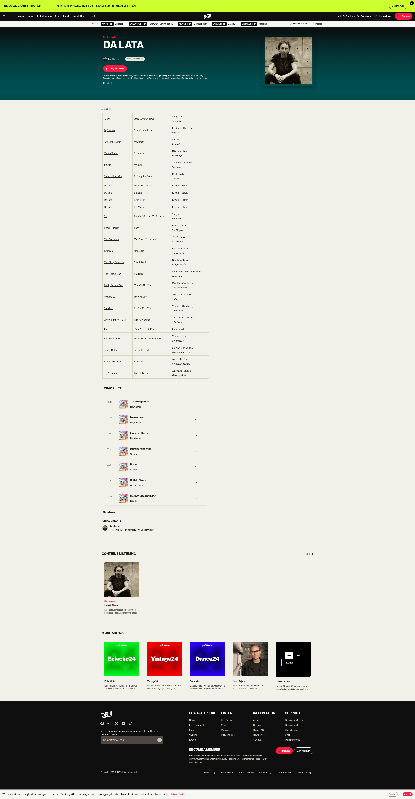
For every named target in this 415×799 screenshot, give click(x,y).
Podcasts (366, 16)
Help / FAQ (258, 730)
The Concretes (111, 239)
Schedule (317, 24)
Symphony (109, 296)
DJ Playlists (349, 16)
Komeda (108, 250)
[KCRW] (106, 717)
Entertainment (196, 725)
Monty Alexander (113, 176)
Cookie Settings (304, 772)
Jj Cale (107, 164)
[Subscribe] (159, 740)
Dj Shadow (109, 130)
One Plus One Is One (183, 283)
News (30, 16)
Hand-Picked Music (135, 59)
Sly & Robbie (111, 373)
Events (92, 16)
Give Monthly (303, 750)
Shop (287, 734)
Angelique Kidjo (112, 141)
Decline (392, 794)
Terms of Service (245, 772)
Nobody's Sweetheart (183, 347)
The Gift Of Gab (112, 273)
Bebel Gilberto (111, 227)
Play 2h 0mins (117, 68)
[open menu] (4, 16)
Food (66, 16)
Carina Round (111, 153)
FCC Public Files (282, 772)
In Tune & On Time (182, 128)
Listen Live (385, 16)
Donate (406, 16)
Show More (109, 512)
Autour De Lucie (112, 361)
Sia (105, 216)
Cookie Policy (263, 772)
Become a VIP (292, 725)
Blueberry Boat (180, 260)
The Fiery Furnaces (114, 262)
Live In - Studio (180, 185)
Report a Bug (209, 772)
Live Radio (226, 720)
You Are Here (179, 336)
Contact (257, 739)
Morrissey (109, 308)
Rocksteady (178, 174)
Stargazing (177, 116)
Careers (257, 725)
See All (309, 553)
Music (21, 16)
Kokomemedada (180, 248)
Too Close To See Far (183, 317)
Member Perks (292, 739)
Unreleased (178, 329)
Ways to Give (291, 730)
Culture (193, 734)
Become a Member (294, 720)
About (256, 720)
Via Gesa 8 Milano (182, 294)
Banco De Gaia (112, 338)
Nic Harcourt (110, 601)
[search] (12, 16)
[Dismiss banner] (412, 3)
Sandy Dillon (111, 350)
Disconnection (179, 151)
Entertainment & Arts (48, 16)
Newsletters (79, 16)
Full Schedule (228, 734)
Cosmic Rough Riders (115, 319)
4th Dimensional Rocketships (187, 271)
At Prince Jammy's (181, 370)
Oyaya (175, 139)
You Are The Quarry (183, 306)
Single (175, 214)
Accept (407, 794)
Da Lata (108, 185)
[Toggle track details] (196, 404)
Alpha (107, 118)
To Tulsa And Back (182, 162)
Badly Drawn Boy (113, 285)
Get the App (398, 5)
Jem (106, 329)
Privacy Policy (225, 772)
